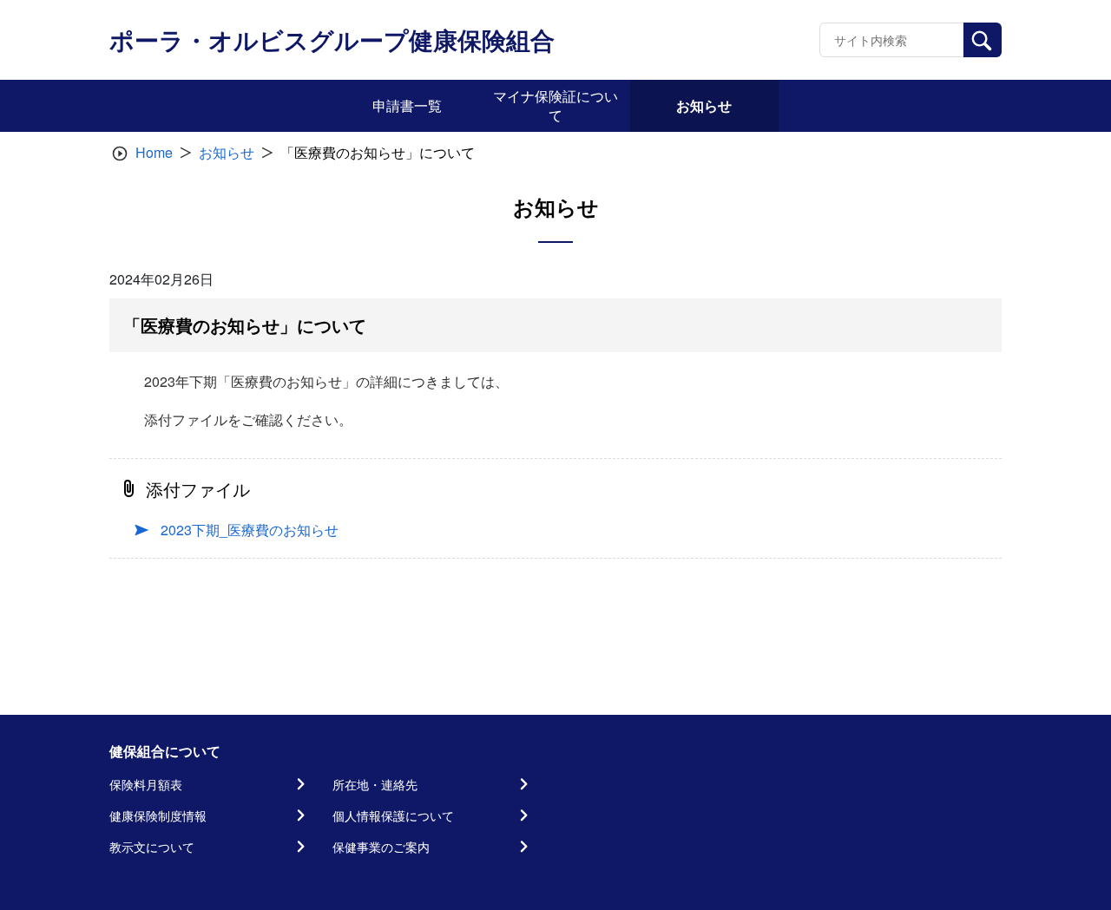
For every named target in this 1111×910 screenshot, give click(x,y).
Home (154, 152)
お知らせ (226, 152)
